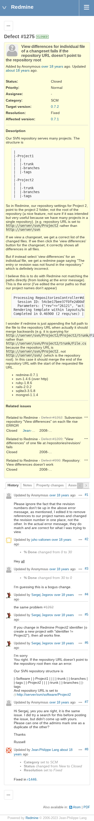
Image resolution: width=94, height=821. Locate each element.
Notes (27, 485)
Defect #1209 (51, 439)
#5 (86, 614)
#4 (86, 594)
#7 (86, 702)
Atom (77, 807)
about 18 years (18, 70)
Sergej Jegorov (42, 595)
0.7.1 (55, 119)
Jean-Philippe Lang (38, 430)
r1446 (32, 779)
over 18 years (52, 66)
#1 (86, 495)
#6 (86, 643)
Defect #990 (50, 460)
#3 (86, 568)
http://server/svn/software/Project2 (44, 694)
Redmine (32, 818)
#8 (86, 749)
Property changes (50, 485)
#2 (86, 539)
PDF (86, 807)
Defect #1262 (51, 417)
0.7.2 (55, 107)
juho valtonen (41, 540)
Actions (86, 417)
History (13, 485)
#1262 (49, 607)
